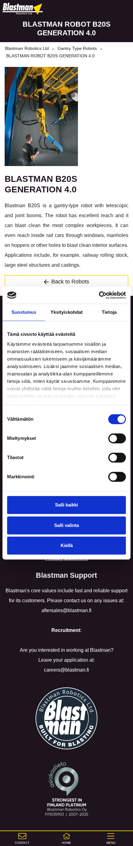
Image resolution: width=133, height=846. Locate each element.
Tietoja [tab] (109, 312)
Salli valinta (66, 525)
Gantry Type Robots (77, 48)
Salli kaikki (66, 504)
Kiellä (67, 545)
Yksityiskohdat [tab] (66, 312)
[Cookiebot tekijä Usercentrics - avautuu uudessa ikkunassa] (99, 295)
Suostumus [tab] (23, 312)
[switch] (117, 438)
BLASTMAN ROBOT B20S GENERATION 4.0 (50, 55)
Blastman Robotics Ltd (27, 48)
